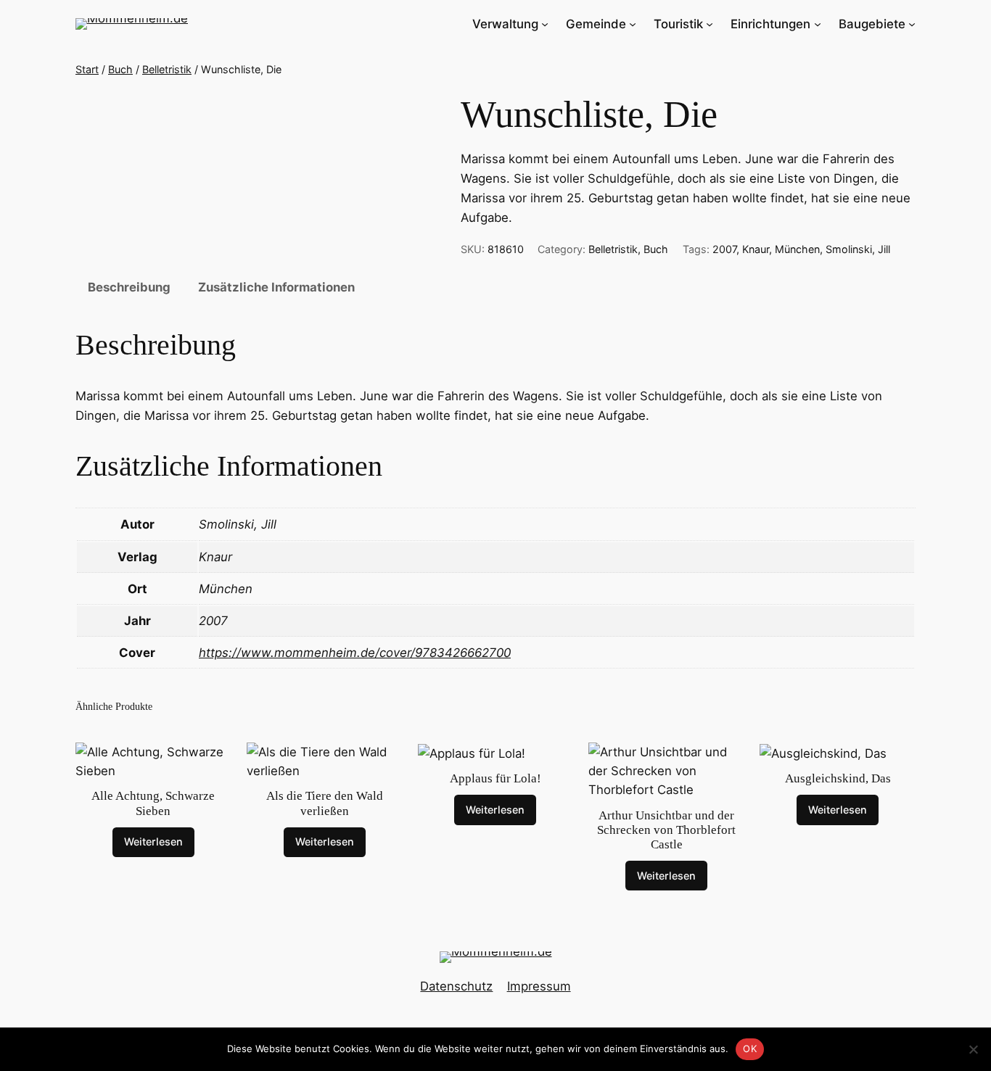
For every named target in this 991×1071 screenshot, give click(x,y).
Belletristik (167, 69)
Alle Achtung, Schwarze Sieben (153, 803)
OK (750, 1048)
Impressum (539, 986)
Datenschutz (456, 986)
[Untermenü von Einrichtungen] (817, 24)
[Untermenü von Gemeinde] (632, 24)
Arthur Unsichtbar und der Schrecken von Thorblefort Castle (666, 830)
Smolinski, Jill (858, 249)
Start (87, 69)
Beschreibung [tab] (129, 287)
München (797, 249)
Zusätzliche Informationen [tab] (276, 287)
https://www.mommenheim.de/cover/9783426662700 (355, 652)
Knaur (755, 249)
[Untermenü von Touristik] (709, 24)
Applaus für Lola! (495, 778)
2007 (724, 249)
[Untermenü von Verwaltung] (544, 24)
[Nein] (973, 1049)
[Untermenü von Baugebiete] (912, 24)
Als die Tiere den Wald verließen (324, 803)
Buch (120, 69)
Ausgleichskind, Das (838, 778)
